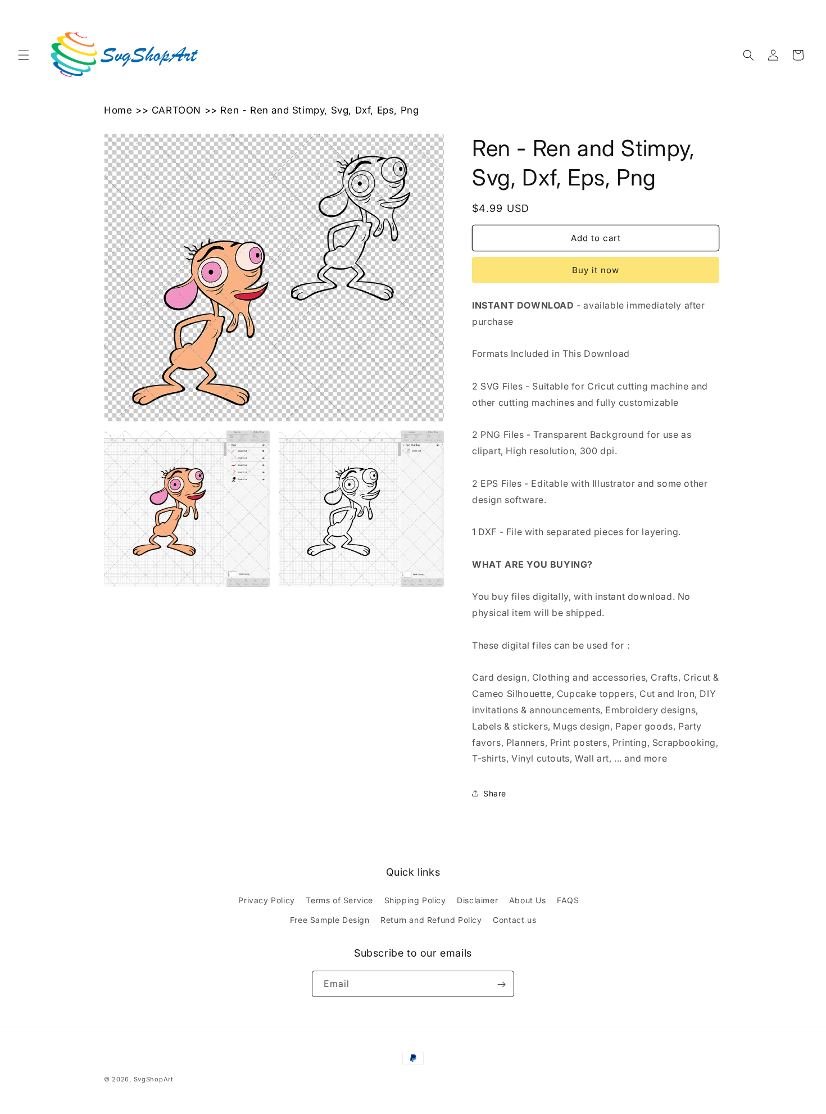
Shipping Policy (415, 900)
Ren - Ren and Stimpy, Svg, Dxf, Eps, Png (319, 110)
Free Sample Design (330, 920)
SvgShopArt (154, 1079)
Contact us (514, 920)
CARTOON (176, 110)
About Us (527, 900)
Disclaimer (477, 900)
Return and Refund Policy (431, 920)
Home (118, 110)
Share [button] (494, 793)
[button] (23, 55)
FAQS (568, 900)
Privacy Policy (266, 900)
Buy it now (595, 270)
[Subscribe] (501, 984)
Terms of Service (339, 900)
